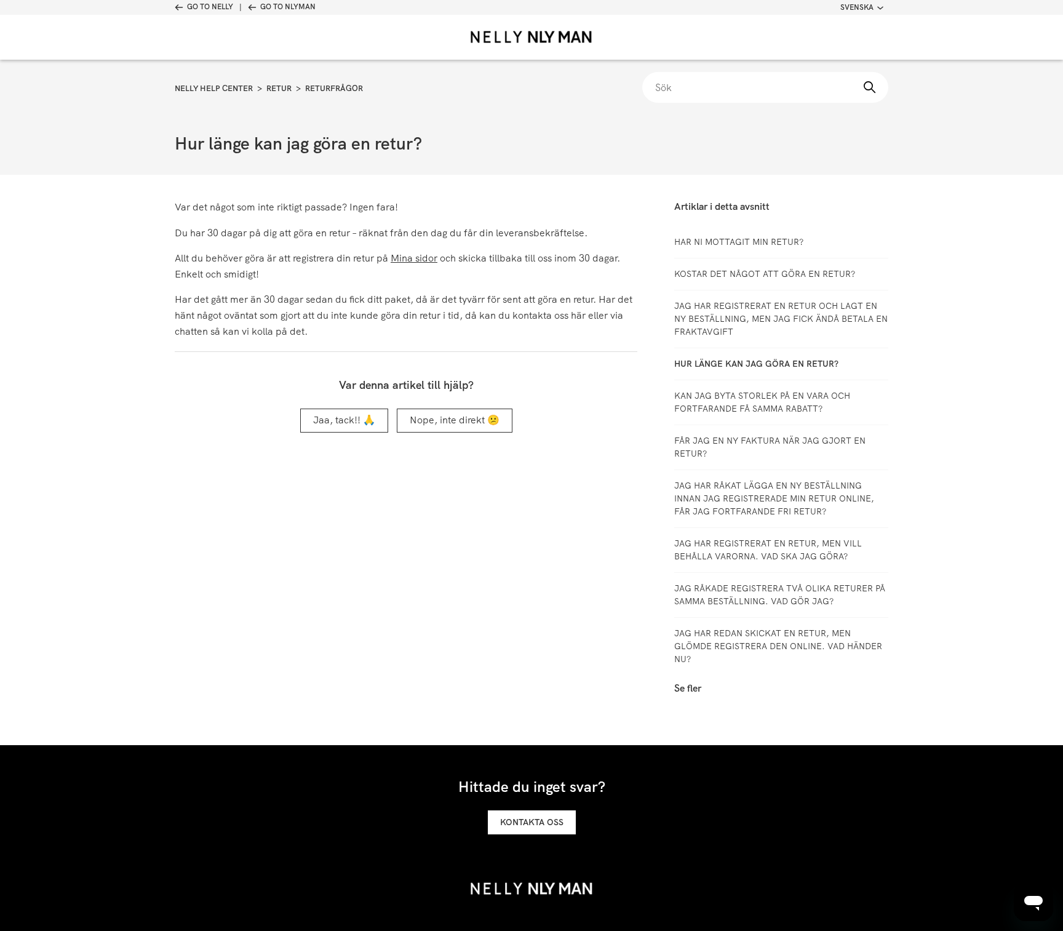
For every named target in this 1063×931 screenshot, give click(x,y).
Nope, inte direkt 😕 (455, 420)
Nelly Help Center (214, 88)
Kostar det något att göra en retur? (764, 273)
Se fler (687, 688)
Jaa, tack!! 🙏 (344, 420)
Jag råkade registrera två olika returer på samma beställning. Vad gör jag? (779, 595)
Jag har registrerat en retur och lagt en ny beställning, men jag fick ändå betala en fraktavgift (781, 318)
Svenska (857, 7)
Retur (279, 88)
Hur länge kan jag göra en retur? (756, 363)
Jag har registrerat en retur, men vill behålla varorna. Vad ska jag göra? (768, 550)
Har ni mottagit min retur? (738, 241)
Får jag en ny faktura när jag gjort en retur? (770, 447)
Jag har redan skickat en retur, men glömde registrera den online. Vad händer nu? (778, 646)
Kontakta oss (531, 822)
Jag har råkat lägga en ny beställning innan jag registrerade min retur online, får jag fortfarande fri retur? (774, 498)
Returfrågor (334, 88)
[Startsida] (531, 37)
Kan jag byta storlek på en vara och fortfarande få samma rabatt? (762, 402)
